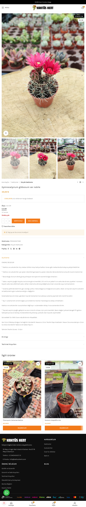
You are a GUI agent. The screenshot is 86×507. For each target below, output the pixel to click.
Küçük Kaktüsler (27, 182)
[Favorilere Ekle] (38, 364)
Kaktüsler (14, 182)
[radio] (4, 209)
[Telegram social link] (19, 248)
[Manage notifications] (4, 503)
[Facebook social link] (8, 248)
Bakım (46, 456)
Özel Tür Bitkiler (49, 452)
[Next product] (83, 182)
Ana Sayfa (5, 182)
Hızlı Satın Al (33, 221)
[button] (4, 75)
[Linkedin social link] (16, 248)
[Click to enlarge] (5, 133)
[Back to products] (80, 182)
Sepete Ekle (18, 221)
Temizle (5, 212)
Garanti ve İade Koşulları (10, 472)
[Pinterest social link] (13, 248)
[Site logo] (43, 7)
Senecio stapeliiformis (53, 420)
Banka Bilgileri (7, 484)
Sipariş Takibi (6, 488)
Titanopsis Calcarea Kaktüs (13, 420)
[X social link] (11, 248)
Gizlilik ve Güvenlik (8, 468)
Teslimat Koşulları (8, 476)
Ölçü (3, 206)
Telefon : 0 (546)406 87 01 (12, 455)
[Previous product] (77, 182)
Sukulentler (48, 448)
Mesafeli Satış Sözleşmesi (11, 480)
